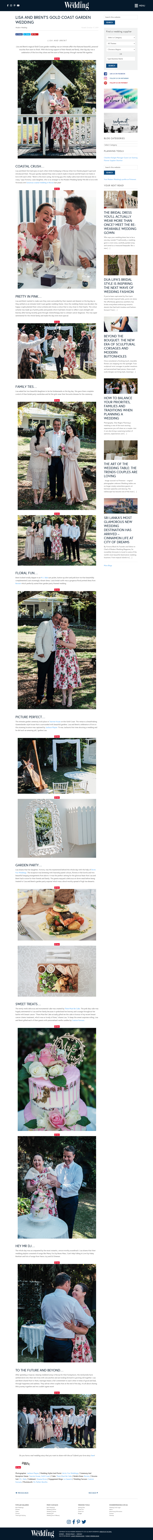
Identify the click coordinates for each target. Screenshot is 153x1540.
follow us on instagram (119, 78)
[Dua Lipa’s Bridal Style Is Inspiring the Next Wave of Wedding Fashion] (121, 265)
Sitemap (111, 1515)
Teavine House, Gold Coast (39, 1476)
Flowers (17, 1513)
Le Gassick (68, 1479)
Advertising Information (115, 1511)
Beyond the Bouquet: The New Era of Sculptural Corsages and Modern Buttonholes (119, 346)
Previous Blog (23, 1493)
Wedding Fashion (51, 1509)
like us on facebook (117, 74)
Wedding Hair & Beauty (53, 1515)
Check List (81, 1511)
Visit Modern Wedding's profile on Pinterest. (120, 179)
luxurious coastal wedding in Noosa (40, 183)
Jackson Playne (51, 727)
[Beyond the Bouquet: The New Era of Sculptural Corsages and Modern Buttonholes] (121, 325)
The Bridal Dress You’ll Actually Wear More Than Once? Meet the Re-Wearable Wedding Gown (120, 223)
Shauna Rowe (42, 1479)
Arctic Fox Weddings (70, 1473)
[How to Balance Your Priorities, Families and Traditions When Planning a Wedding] (121, 386)
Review (18, 583)
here (92, 1455)
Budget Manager (117, 158)
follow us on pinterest (119, 83)
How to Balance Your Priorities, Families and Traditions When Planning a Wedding (118, 408)
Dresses (17, 1509)
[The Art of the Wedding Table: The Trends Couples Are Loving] (121, 450)
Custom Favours (78, 1020)
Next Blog (92, 1493)
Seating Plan (81, 1507)
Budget (80, 1513)
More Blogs (108, 566)
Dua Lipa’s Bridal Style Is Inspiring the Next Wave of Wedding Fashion (119, 286)
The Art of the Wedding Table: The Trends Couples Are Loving (120, 470)
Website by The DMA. (105, 1531)
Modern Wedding (42, 1534)
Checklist (107, 158)
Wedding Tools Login (115, 1507)
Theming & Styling (20, 1515)
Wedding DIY (50, 1513)
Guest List (127, 158)
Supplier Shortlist (116, 160)
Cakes (17, 1511)
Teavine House (54, 722)
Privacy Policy (70, 1534)
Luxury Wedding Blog (77, 1536)
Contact (111, 1513)
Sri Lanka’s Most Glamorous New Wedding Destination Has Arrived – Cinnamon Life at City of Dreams (118, 530)
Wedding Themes (51, 1511)
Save (57, 58)
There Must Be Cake (72, 1009)
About (111, 1509)
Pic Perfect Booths (40, 1482)
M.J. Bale (44, 578)
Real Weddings (19, 1507)
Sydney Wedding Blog (92, 1536)
